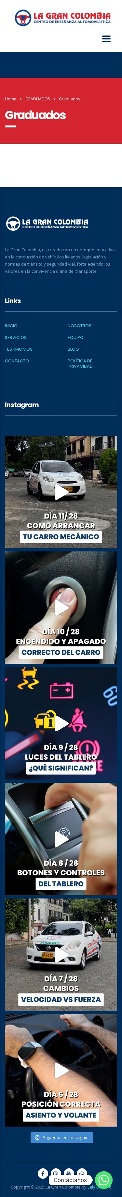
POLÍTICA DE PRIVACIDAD (80, 363)
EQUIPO (76, 337)
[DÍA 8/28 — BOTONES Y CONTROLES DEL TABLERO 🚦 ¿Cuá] (61, 839)
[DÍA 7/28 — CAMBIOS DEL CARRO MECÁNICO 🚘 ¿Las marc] (61, 954)
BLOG (73, 349)
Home (10, 99)
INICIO (11, 325)
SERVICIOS (16, 337)
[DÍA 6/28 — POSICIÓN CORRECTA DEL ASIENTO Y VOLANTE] (61, 1070)
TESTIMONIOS (19, 349)
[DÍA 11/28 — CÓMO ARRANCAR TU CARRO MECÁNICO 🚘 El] (61, 492)
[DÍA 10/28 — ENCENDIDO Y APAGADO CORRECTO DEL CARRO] (61, 607)
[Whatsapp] (104, 1180)
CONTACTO (17, 361)
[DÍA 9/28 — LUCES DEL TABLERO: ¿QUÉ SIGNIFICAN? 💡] (61, 723)
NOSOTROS (79, 325)
